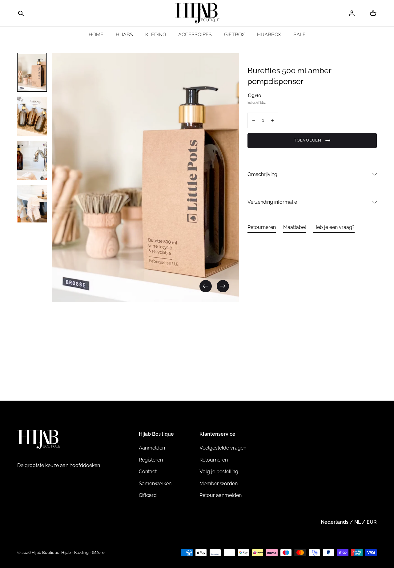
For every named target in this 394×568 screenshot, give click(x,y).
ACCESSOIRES (195, 35)
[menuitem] (32, 72)
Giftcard (148, 495)
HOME (96, 35)
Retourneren (261, 227)
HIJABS (124, 35)
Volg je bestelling (218, 471)
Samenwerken (155, 483)
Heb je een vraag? (334, 227)
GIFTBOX (234, 35)
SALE (299, 35)
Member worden (218, 483)
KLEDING (155, 35)
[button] (21, 14)
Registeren (151, 460)
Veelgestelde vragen (222, 448)
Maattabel (294, 227)
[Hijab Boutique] (197, 13)
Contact (148, 471)
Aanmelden (152, 448)
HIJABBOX (269, 35)
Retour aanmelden (220, 495)
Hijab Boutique (45, 552)
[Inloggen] (352, 13)
